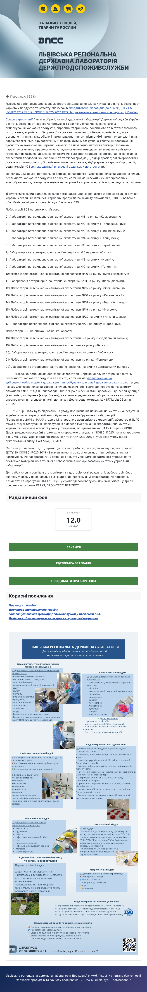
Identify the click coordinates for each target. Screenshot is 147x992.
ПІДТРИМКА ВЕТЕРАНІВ (73, 563)
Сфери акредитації (20, 119)
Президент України (22, 605)
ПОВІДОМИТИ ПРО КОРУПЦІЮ (73, 581)
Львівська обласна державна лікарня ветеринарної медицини (53, 618)
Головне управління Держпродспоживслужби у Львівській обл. (55, 614)
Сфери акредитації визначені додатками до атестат (63, 166)
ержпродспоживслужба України (34, 609)
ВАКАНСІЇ (74, 547)
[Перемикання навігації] (10, 85)
